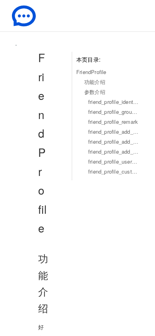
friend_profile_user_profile (113, 161)
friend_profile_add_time (113, 151)
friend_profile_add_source (113, 141)
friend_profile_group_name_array (113, 111)
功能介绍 (94, 82)
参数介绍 (94, 92)
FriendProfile (91, 72)
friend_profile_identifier (113, 101)
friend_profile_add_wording (113, 131)
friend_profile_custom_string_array (113, 171)
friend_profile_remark (113, 121)
